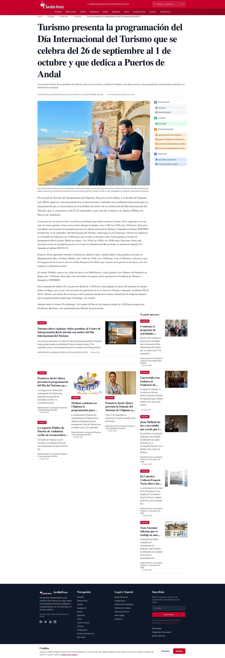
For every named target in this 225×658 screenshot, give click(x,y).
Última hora (71, 11)
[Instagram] (50, 622)
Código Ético (120, 600)
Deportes (116, 11)
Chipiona (77, 16)
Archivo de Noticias (85, 633)
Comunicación (139, 11)
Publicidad (156, 628)
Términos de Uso (122, 611)
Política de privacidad (169, 623)
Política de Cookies (123, 608)
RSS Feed (81, 637)
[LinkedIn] (55, 622)
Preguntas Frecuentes (161, 632)
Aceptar (179, 651)
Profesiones (165, 11)
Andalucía (94, 11)
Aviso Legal (119, 615)
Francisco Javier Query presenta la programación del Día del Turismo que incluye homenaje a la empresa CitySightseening (53, 385)
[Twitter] (45, 622)
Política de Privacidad (124, 604)
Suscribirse (169, 614)
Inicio (40, 16)
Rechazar (165, 651)
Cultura (153, 11)
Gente (105, 11)
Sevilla (83, 11)
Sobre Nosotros (121, 597)
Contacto (118, 619)
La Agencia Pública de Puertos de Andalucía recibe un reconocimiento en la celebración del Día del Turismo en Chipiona (52, 434)
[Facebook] (41, 622)
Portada (58, 11)
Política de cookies (69, 654)
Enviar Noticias (158, 636)
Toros (126, 11)
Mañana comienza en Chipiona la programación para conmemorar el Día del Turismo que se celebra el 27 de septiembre (86, 412)
